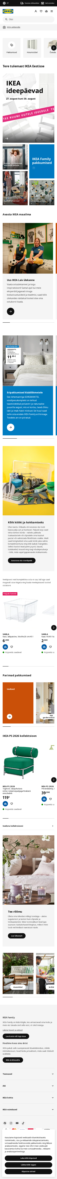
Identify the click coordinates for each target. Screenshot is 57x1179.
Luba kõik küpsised (28, 1158)
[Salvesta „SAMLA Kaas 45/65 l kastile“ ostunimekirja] (50, 647)
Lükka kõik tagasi (28, 1165)
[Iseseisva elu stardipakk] (28, 480)
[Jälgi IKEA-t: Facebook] (5, 1123)
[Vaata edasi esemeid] (53, 627)
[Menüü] (51, 11)
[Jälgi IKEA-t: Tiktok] (23, 1123)
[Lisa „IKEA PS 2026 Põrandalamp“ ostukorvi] (44, 799)
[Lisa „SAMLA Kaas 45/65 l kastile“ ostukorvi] (44, 647)
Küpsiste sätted (28, 1171)
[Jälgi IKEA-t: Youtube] (17, 1123)
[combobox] (28, 19)
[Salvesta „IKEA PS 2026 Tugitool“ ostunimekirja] (11, 803)
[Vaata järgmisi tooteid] (53, 48)
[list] (28, 48)
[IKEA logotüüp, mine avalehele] (8, 11)
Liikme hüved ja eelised (13, 1030)
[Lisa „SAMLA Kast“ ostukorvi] (5, 647)
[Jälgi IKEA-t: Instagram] (11, 1123)
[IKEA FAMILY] (41, 161)
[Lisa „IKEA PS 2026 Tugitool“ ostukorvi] (5, 803)
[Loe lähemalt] (28, 870)
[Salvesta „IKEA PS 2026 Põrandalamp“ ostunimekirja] (50, 799)
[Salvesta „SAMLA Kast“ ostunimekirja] (11, 647)
